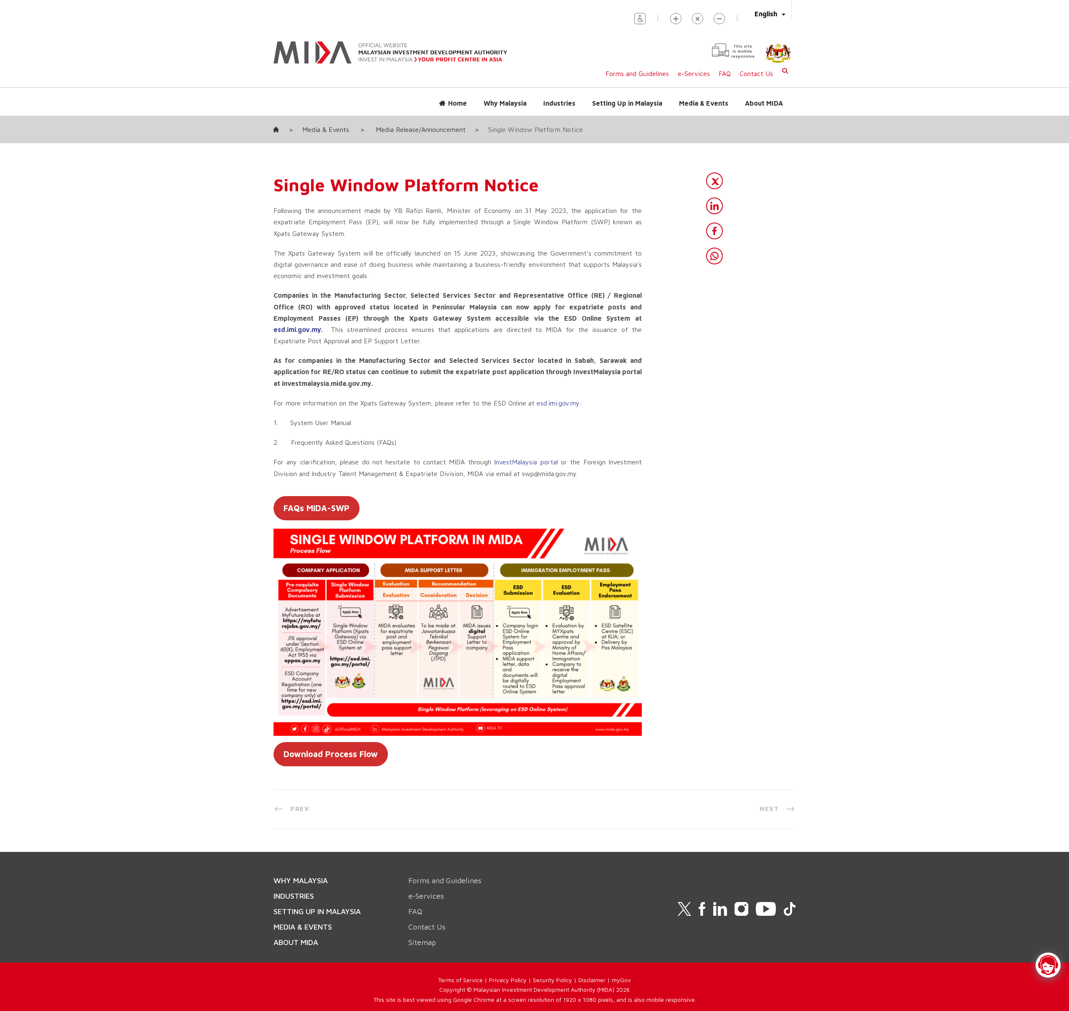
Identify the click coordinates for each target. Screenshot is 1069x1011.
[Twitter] (714, 180)
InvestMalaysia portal (525, 462)
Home (457, 103)
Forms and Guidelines (637, 73)
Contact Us (756, 73)
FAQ (725, 73)
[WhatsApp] (714, 256)
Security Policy (552, 979)
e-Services (694, 73)
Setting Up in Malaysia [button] (627, 103)
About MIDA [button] (764, 103)
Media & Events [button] (703, 103)
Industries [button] (559, 103)
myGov (621, 979)
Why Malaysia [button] (505, 103)
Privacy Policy (508, 979)
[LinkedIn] (714, 206)
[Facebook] (714, 231)
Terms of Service (460, 979)
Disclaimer (591, 979)
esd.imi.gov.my (297, 329)
